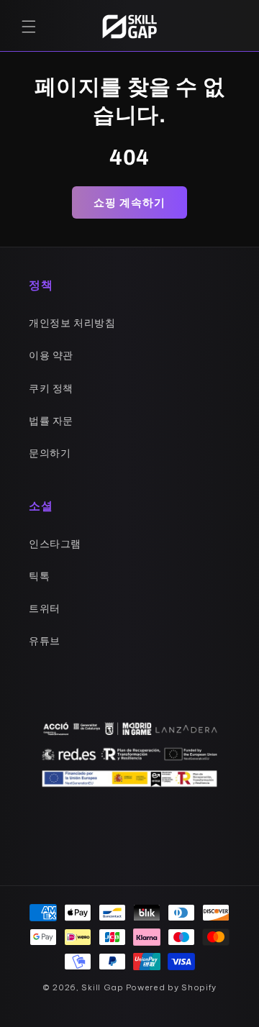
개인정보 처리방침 (72, 322)
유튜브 (44, 640)
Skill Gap (102, 987)
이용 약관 (51, 355)
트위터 (44, 608)
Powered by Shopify (171, 987)
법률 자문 (51, 420)
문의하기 (50, 453)
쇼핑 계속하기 (129, 202)
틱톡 (39, 576)
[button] (29, 26)
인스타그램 (55, 543)
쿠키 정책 (51, 388)
